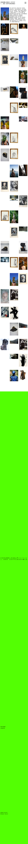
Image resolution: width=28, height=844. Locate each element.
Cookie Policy (3, 812)
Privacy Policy (4, 814)
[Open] (25, 3)
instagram (2, 726)
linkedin (2, 728)
